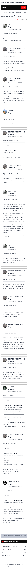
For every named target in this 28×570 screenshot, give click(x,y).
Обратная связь (10, 564)
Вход (23, 7)
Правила (20, 564)
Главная (4, 7)
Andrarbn (23, 558)
